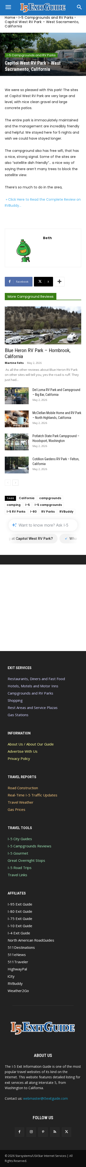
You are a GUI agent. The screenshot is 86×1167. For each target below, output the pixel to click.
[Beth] (24, 248)
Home (10, 17)
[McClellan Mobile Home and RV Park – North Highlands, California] (17, 418)
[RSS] (54, 1132)
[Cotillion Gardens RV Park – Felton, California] (17, 465)
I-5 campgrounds (48, 505)
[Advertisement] (43, 608)
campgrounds (50, 498)
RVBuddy (66, 511)
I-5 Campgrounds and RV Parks (46, 17)
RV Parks (48, 511)
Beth (47, 238)
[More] (59, 281)
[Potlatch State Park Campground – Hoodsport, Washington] (17, 442)
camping (14, 505)
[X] (66, 1132)
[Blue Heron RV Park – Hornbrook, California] (43, 325)
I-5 (27, 505)
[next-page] (15, 483)
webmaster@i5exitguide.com (45, 1098)
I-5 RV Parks (16, 511)
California (26, 498)
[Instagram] (31, 1132)
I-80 (33, 511)
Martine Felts (14, 363)
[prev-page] (8, 483)
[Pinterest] (43, 1132)
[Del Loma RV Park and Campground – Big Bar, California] (17, 395)
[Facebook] (19, 1132)
